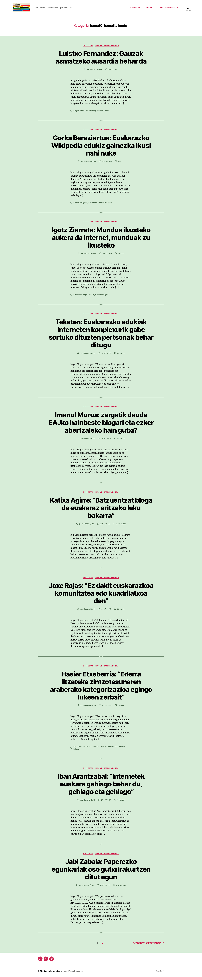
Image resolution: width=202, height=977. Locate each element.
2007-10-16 (107, 253)
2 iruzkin (121, 705)
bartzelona (77, 295)
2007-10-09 (106, 353)
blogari (91, 295)
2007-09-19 (106, 609)
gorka (110, 203)
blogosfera (77, 746)
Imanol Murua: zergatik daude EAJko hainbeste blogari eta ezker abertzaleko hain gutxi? (100, 422)
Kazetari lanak (150, 8)
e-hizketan (88, 45)
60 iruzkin (121, 609)
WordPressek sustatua (73, 971)
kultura (76, 749)
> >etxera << (134, 8)
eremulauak (102, 203)
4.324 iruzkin (121, 885)
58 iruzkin (121, 438)
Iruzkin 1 (121, 161)
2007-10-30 (113, 69)
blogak (76, 111)
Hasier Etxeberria (111, 746)
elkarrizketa (87, 746)
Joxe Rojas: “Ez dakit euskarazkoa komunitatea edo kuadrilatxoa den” (101, 593)
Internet (100, 111)
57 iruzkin (121, 800)
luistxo (106, 111)
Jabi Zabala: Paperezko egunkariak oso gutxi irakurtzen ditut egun (101, 869)
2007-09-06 (106, 800)
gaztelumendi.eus (53, 971)
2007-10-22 (107, 161)
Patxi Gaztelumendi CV (169, 8)
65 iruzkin (121, 353)
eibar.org (92, 111)
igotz (106, 295)
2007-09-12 (107, 705)
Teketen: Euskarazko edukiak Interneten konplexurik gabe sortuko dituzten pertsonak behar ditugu (101, 333)
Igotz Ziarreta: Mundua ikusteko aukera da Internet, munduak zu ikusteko (101, 237)
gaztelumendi (92, 69)
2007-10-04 (106, 438)
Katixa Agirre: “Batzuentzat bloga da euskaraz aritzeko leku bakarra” (101, 507)
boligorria (83, 203)
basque (76, 203)
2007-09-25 (105, 524)
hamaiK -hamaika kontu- (107, 45)
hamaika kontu (98, 746)
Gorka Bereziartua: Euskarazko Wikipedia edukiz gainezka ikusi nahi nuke (101, 145)
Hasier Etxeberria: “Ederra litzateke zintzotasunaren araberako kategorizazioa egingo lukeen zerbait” (101, 685)
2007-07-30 (105, 885)
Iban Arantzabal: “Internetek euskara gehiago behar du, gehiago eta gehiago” (101, 784)
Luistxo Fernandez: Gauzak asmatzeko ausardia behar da (101, 57)
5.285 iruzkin (121, 524)
